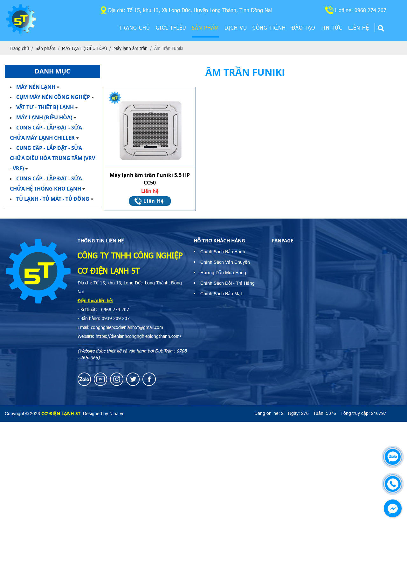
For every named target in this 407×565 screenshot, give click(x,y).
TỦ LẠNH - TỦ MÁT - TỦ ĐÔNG (53, 198)
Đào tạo (303, 27)
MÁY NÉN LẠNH (35, 86)
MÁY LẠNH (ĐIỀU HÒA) (44, 117)
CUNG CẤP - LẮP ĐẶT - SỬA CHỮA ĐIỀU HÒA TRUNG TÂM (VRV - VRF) (52, 158)
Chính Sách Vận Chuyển (225, 262)
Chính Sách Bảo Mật (221, 293)
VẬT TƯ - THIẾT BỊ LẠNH (45, 107)
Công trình (269, 27)
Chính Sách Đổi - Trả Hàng (227, 283)
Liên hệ (358, 27)
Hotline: (360, 10)
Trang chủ (134, 27)
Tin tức (331, 27)
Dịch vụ (235, 27)
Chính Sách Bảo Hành (222, 251)
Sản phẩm (205, 27)
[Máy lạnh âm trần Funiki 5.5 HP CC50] (150, 127)
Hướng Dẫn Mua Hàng (223, 272)
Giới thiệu (171, 27)
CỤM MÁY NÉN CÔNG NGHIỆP (53, 97)
